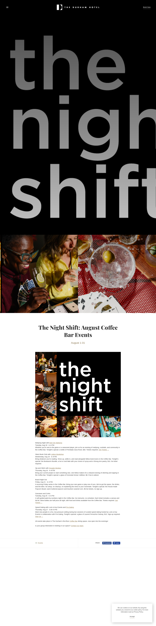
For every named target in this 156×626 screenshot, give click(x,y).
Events (40, 543)
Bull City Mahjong (55, 443)
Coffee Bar (73, 521)
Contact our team (77, 526)
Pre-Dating (70, 507)
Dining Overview (133, 562)
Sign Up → (39, 516)
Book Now (146, 7)
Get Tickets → (104, 450)
